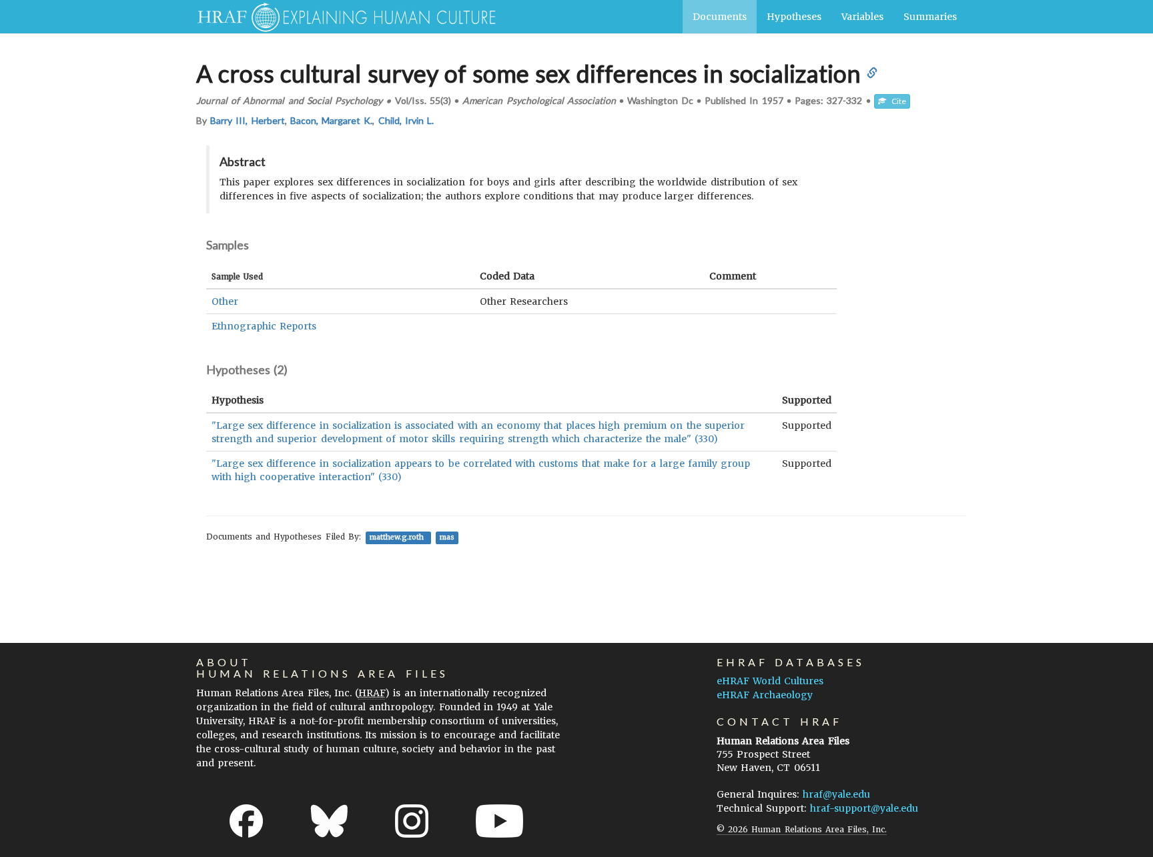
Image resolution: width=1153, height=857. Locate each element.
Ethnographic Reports (264, 326)
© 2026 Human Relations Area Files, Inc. (802, 829)
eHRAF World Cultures (770, 681)
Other (225, 301)
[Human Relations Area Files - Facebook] (246, 821)
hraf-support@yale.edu (864, 808)
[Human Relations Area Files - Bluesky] (329, 821)
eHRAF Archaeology (765, 695)
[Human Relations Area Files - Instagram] (412, 821)
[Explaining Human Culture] (341, 16)
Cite (896, 101)
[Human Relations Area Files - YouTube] (499, 821)
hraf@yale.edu (836, 794)
